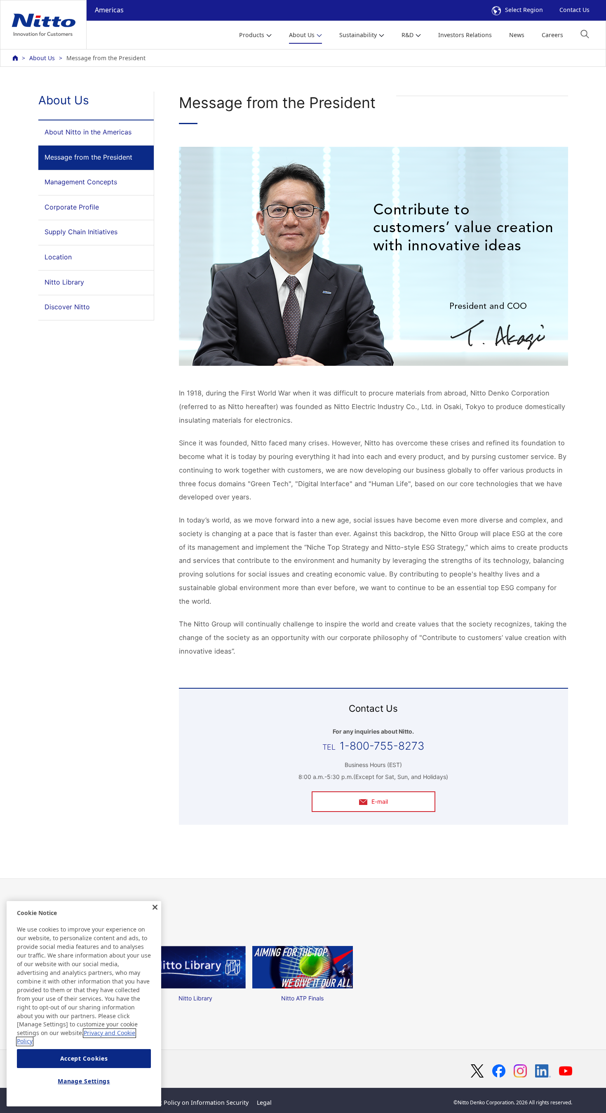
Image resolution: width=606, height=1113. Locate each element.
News (516, 35)
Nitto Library (64, 282)
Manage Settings (84, 1081)
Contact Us (574, 10)
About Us (42, 58)
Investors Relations (465, 35)
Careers (552, 35)
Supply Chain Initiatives (81, 232)
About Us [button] (302, 35)
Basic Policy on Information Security (198, 1102)
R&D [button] (407, 35)
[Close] (155, 907)
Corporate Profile (72, 207)
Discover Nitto (67, 307)
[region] (84, 1003)
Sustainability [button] (358, 35)
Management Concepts (81, 182)
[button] (584, 34)
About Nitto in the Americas (88, 132)
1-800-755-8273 (382, 745)
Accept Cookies (84, 1059)
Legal (264, 1102)
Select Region (524, 10)
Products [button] (251, 35)
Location (58, 257)
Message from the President (88, 157)
